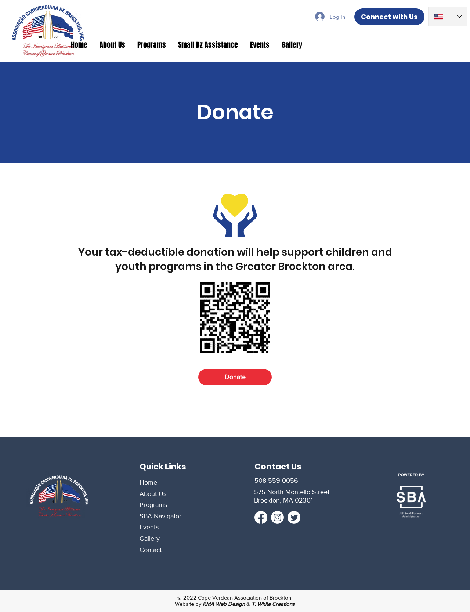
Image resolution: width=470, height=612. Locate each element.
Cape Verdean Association (230, 597)
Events (149, 527)
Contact (151, 550)
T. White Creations (273, 604)
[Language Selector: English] (447, 16)
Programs (153, 504)
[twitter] (277, 517)
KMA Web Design (224, 604)
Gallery (150, 538)
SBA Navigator (160, 516)
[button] (113, 45)
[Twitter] (294, 517)
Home (148, 482)
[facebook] (260, 517)
